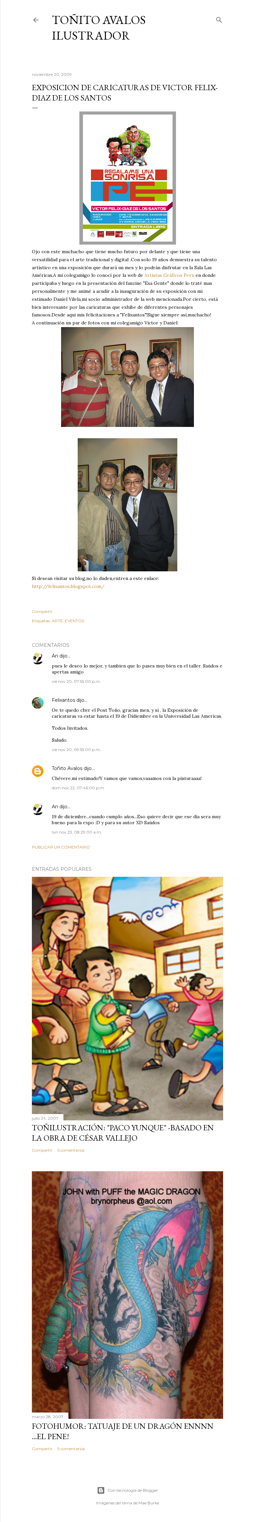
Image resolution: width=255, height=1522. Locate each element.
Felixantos (63, 700)
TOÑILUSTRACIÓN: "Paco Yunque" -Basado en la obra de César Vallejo (123, 1132)
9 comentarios (71, 1448)
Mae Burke (148, 1502)
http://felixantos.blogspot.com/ (68, 586)
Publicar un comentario (61, 847)
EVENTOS (74, 620)
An (55, 656)
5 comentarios (70, 1150)
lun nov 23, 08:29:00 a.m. (77, 832)
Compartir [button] (42, 611)
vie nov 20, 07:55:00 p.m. (76, 681)
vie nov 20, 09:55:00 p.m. (76, 749)
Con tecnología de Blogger (133, 1490)
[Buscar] (219, 18)
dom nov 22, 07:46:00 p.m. (78, 787)
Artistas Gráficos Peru (168, 275)
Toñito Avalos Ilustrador (99, 27)
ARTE (57, 620)
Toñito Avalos (67, 768)
